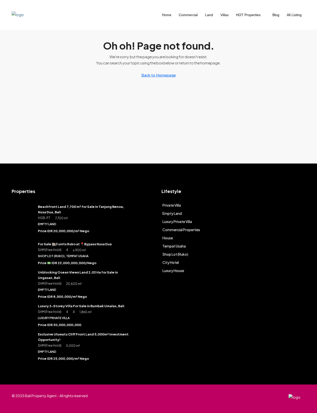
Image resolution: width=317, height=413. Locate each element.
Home (166, 15)
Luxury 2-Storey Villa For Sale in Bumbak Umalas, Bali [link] (81, 306)
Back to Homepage (158, 75)
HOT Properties (248, 15)
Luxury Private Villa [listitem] (177, 221)
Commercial (188, 15)
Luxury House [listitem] (173, 270)
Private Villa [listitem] (171, 205)
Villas (224, 15)
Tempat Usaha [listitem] (174, 246)
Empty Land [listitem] (172, 213)
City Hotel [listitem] (170, 262)
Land (209, 15)
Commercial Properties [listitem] (181, 229)
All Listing (294, 15)
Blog (275, 15)
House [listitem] (167, 238)
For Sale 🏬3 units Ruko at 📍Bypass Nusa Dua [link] (75, 244)
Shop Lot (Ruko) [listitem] (175, 254)
